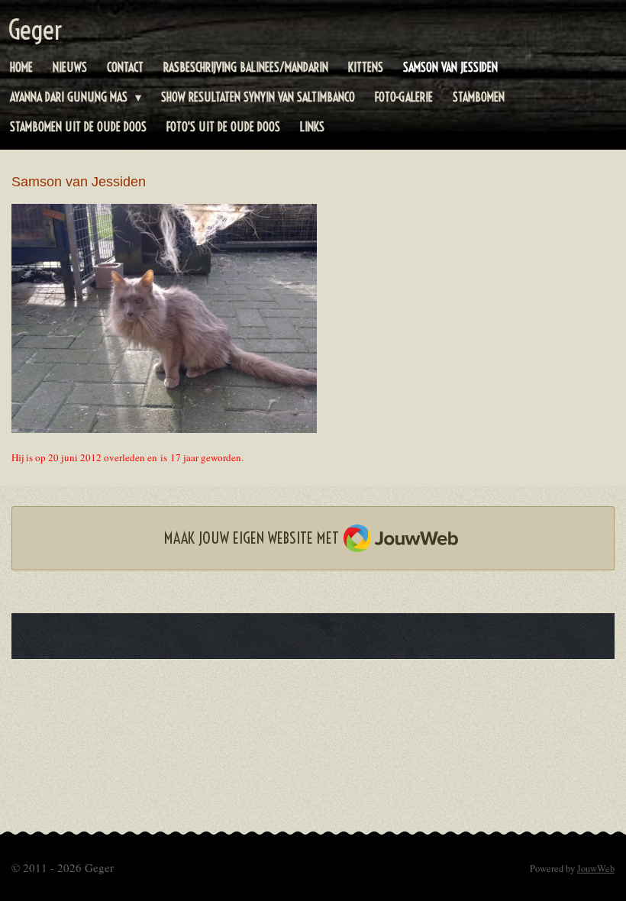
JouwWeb (596, 868)
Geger (35, 30)
